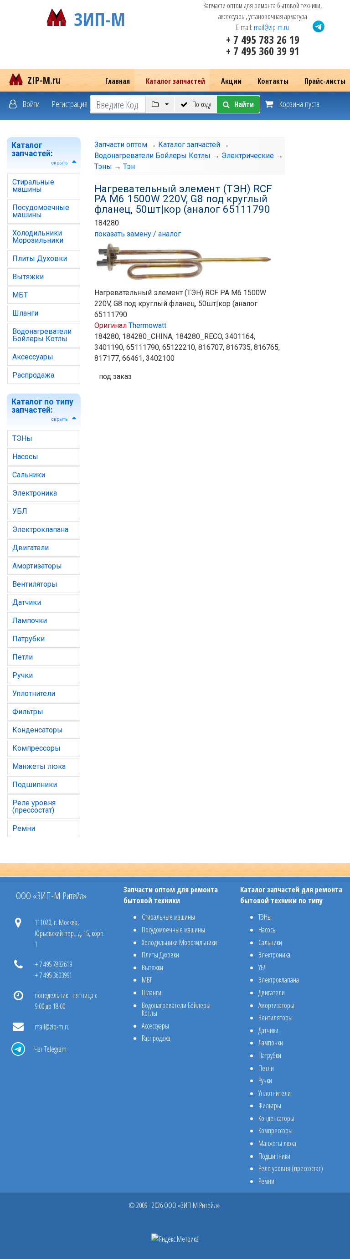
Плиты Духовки (39, 258)
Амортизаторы (37, 566)
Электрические (247, 155)
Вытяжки (28, 276)
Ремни (23, 828)
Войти (30, 103)
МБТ (20, 295)
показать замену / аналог (137, 234)
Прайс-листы (324, 81)
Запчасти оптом (120, 144)
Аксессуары (32, 357)
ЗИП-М (99, 17)
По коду (201, 104)
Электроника (34, 493)
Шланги (25, 313)
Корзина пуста (298, 103)
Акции (231, 81)
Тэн (129, 166)
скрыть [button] (59, 162)
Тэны (103, 166)
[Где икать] (160, 104)
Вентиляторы (34, 584)
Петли (22, 657)
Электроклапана (40, 529)
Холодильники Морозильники (37, 237)
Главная (117, 81)
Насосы (25, 456)
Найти (244, 104)
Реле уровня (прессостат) (34, 806)
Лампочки (29, 620)
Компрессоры (36, 748)
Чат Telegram (50, 1049)
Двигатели (30, 547)
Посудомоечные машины (40, 211)
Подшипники (34, 784)
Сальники (28, 475)
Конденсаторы (37, 730)
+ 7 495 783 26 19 (262, 39)
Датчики (26, 602)
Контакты (272, 81)
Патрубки (28, 639)
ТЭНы (22, 438)
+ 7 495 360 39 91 (262, 50)
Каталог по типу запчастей (42, 406)
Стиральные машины (33, 186)
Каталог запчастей (175, 81)
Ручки (22, 675)
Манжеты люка (39, 766)
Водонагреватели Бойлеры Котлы (42, 335)
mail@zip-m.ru (271, 27)
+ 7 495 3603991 (53, 975)
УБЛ (19, 511)
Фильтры (27, 711)
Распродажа (33, 375)
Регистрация (70, 103)
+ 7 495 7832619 (53, 964)
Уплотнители (33, 693)
